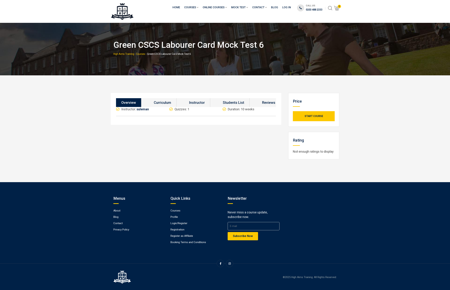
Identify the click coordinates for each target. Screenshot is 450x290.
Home (176, 7)
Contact (258, 7)
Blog (274, 7)
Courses (190, 7)
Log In (286, 7)
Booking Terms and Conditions (188, 242)
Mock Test (238, 7)
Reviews (268, 102)
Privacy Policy (121, 229)
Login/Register (179, 223)
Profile (174, 217)
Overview (128, 102)
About (116, 210)
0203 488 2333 (314, 9)
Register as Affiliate (182, 235)
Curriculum (162, 102)
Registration (177, 229)
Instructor (197, 102)
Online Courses (213, 7)
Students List (233, 102)
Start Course (314, 116)
